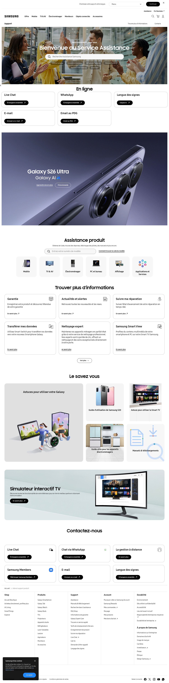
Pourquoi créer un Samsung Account (117, 600)
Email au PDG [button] (68, 121)
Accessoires (42, 645)
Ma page (107, 611)
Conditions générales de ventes (58, 679)
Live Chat (74, 637)
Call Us (73, 641)
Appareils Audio (43, 622)
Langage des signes (77, 649)
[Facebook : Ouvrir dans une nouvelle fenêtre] (145, 679)
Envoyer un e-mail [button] (13, 121)
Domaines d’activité (144, 637)
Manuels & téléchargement (80, 604)
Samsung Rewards (110, 604)
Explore (7, 615)
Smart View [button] (94, 68)
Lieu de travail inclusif (144, 611)
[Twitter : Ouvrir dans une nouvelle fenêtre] (149, 679)
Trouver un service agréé (79, 622)
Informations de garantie (79, 615)
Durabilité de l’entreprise (146, 621)
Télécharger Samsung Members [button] (21, 577)
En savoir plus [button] (12, 314)
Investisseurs (141, 648)
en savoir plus (66, 349)
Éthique (139, 655)
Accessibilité (141, 607)
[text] (26, 267)
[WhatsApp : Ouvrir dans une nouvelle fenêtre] (163, 679)
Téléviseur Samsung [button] (111, 63)
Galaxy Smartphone (44, 600)
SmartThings (8, 611)
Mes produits (108, 615)
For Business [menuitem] (158, 11)
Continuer (153, 4)
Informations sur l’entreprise (147, 633)
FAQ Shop (74, 611)
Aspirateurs (42, 637)
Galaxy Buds (42, 611)
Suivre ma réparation (78, 634)
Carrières (140, 644)
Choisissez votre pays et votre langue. (92, 4)
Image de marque (143, 640)
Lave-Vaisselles (43, 630)
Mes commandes (110, 607)
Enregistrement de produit (80, 630)
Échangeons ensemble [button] (15, 103)
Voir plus (83, 360)
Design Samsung (143, 659)
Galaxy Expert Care (77, 619)
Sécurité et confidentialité (146, 604)
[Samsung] (11, 16)
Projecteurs (42, 619)
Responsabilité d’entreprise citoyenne (150, 615)
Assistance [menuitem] (147, 11)
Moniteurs (41, 641)
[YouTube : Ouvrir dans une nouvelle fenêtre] (158, 679)
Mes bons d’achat (110, 619)
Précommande (63, 185)
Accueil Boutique (10, 600)
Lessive (40, 634)
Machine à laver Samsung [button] (78, 68)
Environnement (142, 600)
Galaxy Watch (42, 607)
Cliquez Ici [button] (123, 103)
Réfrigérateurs (43, 626)
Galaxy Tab (41, 604)
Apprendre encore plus (44, 185)
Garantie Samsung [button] (57, 63)
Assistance (74, 600)
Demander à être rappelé (79, 645)
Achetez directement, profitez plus (16, 604)
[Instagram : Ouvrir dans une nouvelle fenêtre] (154, 679)
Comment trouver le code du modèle (112, 251)
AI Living (7, 607)
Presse (139, 651)
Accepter (29, 675)
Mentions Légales (41, 679)
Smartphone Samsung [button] (75, 63)
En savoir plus (12, 349)
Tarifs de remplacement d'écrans (82, 626)
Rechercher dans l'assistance (81, 607)
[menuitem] (26, 16)
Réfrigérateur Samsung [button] (93, 63)
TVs (39, 615)
